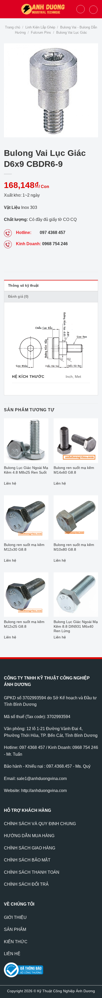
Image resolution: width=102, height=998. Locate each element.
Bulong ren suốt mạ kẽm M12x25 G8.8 (24, 624)
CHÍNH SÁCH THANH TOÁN (31, 872)
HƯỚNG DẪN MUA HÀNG (29, 835)
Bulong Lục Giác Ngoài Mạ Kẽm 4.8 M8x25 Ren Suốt (26, 470)
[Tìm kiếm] (80, 9)
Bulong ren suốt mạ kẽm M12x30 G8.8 (24, 547)
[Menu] (7, 9)
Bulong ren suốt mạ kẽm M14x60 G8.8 (74, 470)
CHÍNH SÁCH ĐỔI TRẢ (26, 884)
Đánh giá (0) (18, 296)
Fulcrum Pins (41, 32)
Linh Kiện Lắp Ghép (40, 27)
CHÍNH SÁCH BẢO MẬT (27, 860)
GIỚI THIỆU (15, 917)
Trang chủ (12, 27)
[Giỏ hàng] (93, 9)
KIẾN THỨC (15, 942)
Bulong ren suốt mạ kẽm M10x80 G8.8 (74, 547)
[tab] (51, 285)
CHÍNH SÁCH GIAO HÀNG (29, 848)
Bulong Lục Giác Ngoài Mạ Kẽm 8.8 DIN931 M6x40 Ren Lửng (76, 626)
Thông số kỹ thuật (23, 285)
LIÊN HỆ (12, 954)
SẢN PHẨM (15, 929)
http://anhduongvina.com (44, 790)
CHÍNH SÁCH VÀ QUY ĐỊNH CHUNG (40, 823)
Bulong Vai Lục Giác (71, 32)
